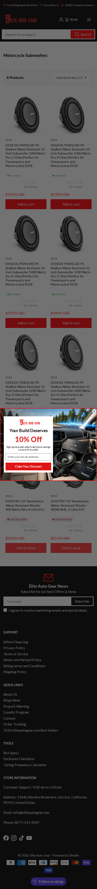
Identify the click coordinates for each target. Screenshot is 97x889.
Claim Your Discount (28, 466)
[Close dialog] (94, 411)
